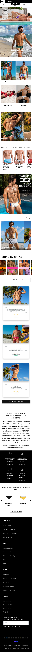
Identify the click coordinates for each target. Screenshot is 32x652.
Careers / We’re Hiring (9, 590)
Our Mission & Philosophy (10, 533)
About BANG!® (7, 525)
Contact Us (6, 582)
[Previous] (2, 267)
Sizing (5, 563)
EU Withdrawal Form (8, 601)
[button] (3, 4)
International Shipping (9, 556)
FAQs (4, 560)
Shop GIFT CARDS (8, 574)
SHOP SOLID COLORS (16, 280)
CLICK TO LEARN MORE (16, 512)
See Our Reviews (7, 537)
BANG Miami (10, 645)
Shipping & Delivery (8, 548)
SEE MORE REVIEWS (16, 402)
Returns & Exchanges (8, 552)
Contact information (25, 648)
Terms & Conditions (8, 605)
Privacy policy (25, 645)
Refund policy (17, 645)
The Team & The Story (9, 529)
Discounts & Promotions (9, 578)
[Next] (29, 267)
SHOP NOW (16, 54)
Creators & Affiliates (8, 586)
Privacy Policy (7, 608)
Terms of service (7, 648)
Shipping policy (16, 648)
